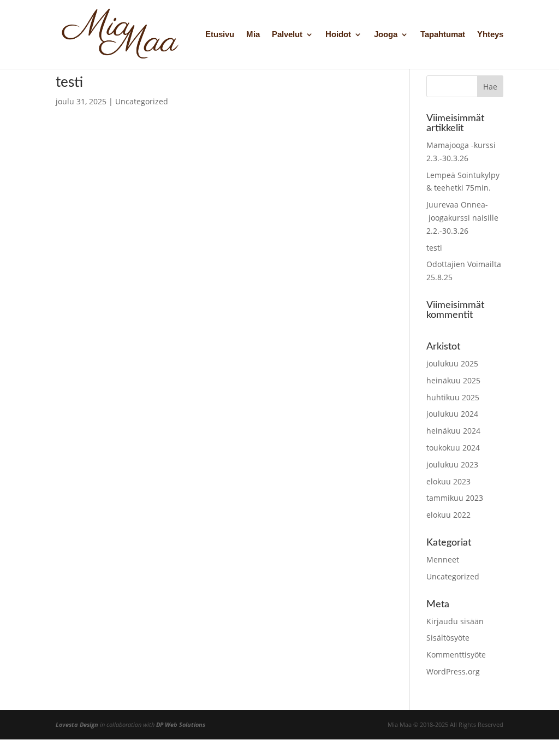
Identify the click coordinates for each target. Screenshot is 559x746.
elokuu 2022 (448, 515)
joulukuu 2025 (452, 363)
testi (69, 82)
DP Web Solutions (180, 724)
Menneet (442, 559)
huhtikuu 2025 (452, 397)
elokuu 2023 (448, 481)
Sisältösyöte (447, 637)
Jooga (385, 35)
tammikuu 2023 (454, 498)
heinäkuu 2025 (453, 380)
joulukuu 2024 (452, 413)
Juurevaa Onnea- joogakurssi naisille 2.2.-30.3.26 (462, 217)
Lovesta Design (77, 724)
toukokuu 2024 (453, 447)
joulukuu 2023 (452, 464)
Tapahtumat (442, 35)
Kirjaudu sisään (455, 621)
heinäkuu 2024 (453, 430)
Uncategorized (141, 101)
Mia (253, 35)
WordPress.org (453, 671)
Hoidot (338, 35)
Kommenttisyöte (456, 654)
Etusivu (219, 35)
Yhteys (490, 35)
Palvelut (287, 35)
